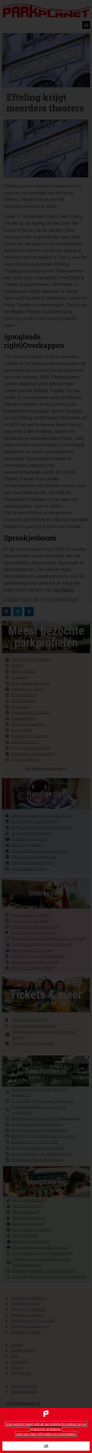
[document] (46, 726)
